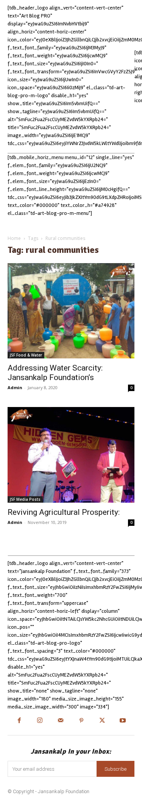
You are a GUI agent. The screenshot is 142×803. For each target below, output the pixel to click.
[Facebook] (19, 721)
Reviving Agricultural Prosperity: (64, 512)
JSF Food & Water (26, 355)
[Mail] (60, 721)
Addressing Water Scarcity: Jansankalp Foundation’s (55, 372)
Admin (15, 387)
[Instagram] (39, 721)
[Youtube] (122, 721)
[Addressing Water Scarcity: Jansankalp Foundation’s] (71, 310)
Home (14, 238)
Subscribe (115, 769)
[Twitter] (102, 721)
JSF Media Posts (25, 499)
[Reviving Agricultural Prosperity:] (71, 454)
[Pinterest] (81, 721)
